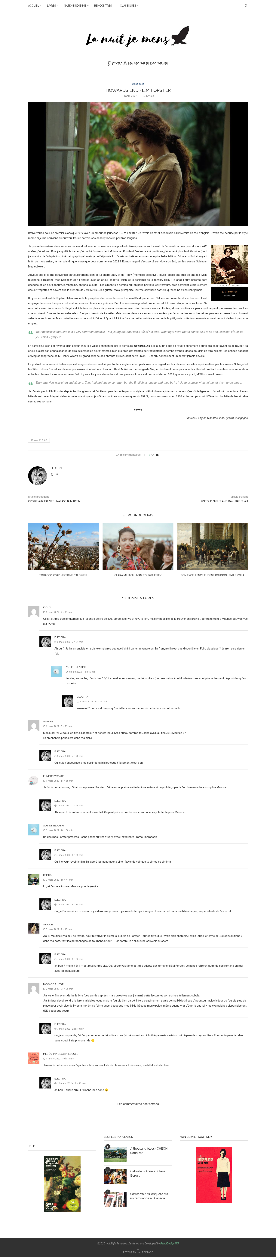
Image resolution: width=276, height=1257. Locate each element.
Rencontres (103, 5)
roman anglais (39, 440)
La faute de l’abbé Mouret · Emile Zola (212, 575)
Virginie (48, 721)
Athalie (48, 924)
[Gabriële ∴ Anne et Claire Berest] (115, 1176)
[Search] (246, 5)
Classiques (128, 5)
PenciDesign (167, 1243)
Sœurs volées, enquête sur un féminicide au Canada (149, 1196)
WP (177, 1243)
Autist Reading (76, 667)
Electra (56, 468)
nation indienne (75, 5)
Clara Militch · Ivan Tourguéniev (63, 575)
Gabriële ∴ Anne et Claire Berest (147, 1173)
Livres (51, 5)
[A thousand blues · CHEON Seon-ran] (115, 1154)
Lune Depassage (53, 776)
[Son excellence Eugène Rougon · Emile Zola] (138, 546)
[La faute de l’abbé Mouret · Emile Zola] (212, 546)
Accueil (33, 5)
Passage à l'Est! (53, 984)
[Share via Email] (157, 454)
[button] (33, 552)
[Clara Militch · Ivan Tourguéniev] (63, 546)
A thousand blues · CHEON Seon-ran (148, 1150)
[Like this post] (152, 454)
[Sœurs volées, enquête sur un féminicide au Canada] (115, 1199)
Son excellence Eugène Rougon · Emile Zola (138, 575)
